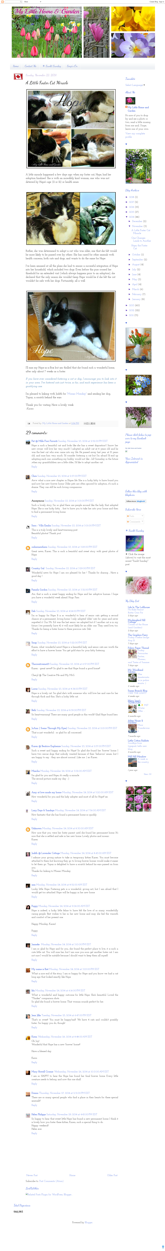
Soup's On (72, 66)
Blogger (89, 1222)
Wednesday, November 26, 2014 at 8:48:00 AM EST (65, 1037)
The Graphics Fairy (138, 635)
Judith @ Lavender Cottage (46, 853)
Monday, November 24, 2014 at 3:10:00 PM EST (66, 944)
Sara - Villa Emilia (41, 525)
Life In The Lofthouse (139, 607)
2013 (132, 305)
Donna (35, 1093)
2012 (132, 310)
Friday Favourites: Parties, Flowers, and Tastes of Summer (139, 656)
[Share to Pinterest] (94, 423)
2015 (132, 212)
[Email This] (85, 423)
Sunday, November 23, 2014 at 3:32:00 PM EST (72, 590)
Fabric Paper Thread (138, 648)
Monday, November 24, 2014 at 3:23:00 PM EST (74, 969)
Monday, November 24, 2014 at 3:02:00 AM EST (66, 771)
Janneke (36, 944)
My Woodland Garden (135, 671)
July (134, 269)
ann (34, 885)
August (136, 264)
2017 (132, 202)
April (135, 284)
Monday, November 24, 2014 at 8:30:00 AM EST (67, 828)
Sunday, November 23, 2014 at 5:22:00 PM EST (62, 643)
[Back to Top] (163, 1247)
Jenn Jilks (36, 1015)
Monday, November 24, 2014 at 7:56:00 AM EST (80, 810)
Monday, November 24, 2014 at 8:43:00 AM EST (86, 853)
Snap (34, 643)
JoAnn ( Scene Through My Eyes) (49, 728)
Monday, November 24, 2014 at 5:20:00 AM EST (87, 792)
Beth (34, 710)
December (137, 221)
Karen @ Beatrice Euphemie (46, 746)
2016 (132, 207)
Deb (34, 611)
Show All (147, 774)
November (137, 226)
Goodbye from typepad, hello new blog (137, 746)
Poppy (35, 906)
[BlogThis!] (87, 423)
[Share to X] (89, 423)
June (134, 274)
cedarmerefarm (39, 547)
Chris (34, 476)
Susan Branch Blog (137, 691)
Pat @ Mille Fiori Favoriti (44, 441)
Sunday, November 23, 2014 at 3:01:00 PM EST (69, 501)
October (136, 255)
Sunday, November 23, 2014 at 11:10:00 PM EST (92, 728)
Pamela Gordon (39, 590)
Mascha (36, 771)
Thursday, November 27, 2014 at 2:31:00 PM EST (64, 1093)
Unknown (37, 828)
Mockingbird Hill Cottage (136, 621)
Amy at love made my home (46, 792)
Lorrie (35, 689)
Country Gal (38, 568)
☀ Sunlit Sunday (51, 66)
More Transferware (144, 728)
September (138, 259)
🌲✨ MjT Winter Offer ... (143, 708)
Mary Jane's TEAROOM (134, 702)
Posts (131, 516)
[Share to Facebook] (92, 423)
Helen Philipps (39, 1114)
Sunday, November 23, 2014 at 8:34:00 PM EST (62, 689)
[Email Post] (29, 423)
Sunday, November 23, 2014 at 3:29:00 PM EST (72, 547)
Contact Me (30, 66)
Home (16, 66)
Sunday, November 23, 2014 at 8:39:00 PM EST (61, 710)
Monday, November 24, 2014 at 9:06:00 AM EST (64, 906)
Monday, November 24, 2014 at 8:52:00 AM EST (61, 885)
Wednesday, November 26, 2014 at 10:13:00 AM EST (81, 1072)
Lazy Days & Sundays (43, 810)
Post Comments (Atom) (51, 1181)
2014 (132, 217)
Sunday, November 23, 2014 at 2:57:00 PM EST (62, 476)
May (135, 279)
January (136, 299)
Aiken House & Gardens (135, 722)
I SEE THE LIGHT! (137, 693)
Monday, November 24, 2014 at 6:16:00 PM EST (60, 990)
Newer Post (32, 1175)
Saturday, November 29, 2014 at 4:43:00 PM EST (72, 1114)
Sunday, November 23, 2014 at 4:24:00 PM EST (61, 611)
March (136, 289)
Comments (134, 522)
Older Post (112, 1175)
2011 (131, 315)
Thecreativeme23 (40, 664)
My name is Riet (40, 969)
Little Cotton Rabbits (138, 741)
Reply (34, 467)
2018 (132, 197)
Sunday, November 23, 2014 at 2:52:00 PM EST (83, 441)
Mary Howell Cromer (42, 1072)
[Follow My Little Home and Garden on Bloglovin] (135, 502)
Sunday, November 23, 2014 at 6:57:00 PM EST (74, 664)
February (137, 294)
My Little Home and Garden (55, 423)
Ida (33, 990)
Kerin (34, 1037)
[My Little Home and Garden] (126, 451)
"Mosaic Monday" (77, 394)
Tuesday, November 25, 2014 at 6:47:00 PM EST (66, 1015)
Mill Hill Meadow (137, 757)
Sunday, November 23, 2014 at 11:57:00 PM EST (86, 746)
